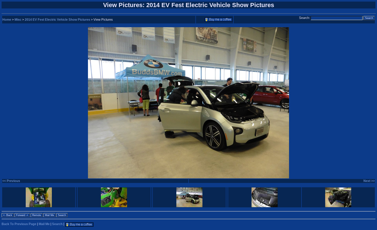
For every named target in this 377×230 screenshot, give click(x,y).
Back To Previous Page (19, 224)
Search (57, 224)
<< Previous (11, 181)
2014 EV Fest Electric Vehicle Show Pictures (57, 19)
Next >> (369, 181)
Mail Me (44, 224)
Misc (18, 19)
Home (6, 19)
